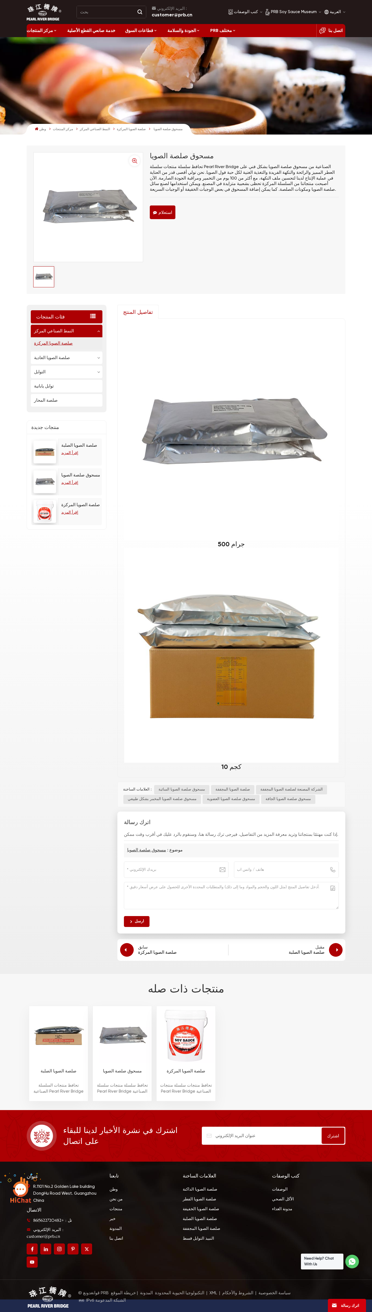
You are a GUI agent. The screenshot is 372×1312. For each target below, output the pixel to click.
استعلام (165, 212)
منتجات (115, 1209)
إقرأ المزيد (69, 453)
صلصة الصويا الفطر (199, 1199)
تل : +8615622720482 (52, 1220)
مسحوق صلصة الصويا (80, 475)
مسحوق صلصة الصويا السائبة (181, 789)
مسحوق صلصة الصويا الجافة (288, 799)
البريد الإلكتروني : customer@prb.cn (45, 1233)
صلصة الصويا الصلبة (79, 445)
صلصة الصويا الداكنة (200, 1189)
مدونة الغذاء (282, 1209)
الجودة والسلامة (181, 30)
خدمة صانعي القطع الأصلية (91, 30)
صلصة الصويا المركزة (131, 129)
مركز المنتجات (40, 30)
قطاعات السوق (139, 30)
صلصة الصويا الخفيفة (201, 1209)
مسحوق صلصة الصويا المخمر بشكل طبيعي (162, 799)
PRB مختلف (221, 30)
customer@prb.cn (172, 15)
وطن (42, 129)
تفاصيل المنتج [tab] (138, 312)
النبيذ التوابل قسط (198, 1238)
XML (213, 1293)
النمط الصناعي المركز (95, 129)
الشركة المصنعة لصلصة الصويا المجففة (291, 789)
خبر (112, 1219)
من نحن (116, 1199)
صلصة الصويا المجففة (232, 789)
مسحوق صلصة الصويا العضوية (231, 799)
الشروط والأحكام (237, 1293)
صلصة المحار (46, 400)
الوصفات (280, 1189)
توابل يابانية (44, 386)
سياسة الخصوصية (274, 1293)
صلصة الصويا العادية (52, 357)
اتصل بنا (335, 30)
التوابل (39, 371)
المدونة (115, 1229)
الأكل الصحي (283, 1199)
